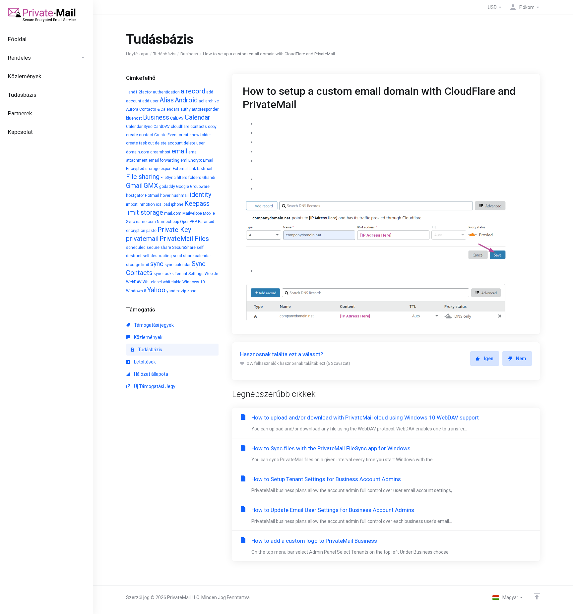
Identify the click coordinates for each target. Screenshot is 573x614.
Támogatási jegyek (153, 325)
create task (136, 143)
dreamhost (160, 152)
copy (212, 126)
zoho (191, 291)
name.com (146, 221)
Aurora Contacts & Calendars (152, 109)
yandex (173, 291)
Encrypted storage (142, 168)
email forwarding (164, 160)
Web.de (211, 273)
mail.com (172, 213)
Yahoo (156, 290)
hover (165, 195)
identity (200, 194)
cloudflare (180, 126)
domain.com (137, 152)
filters (182, 177)
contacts (198, 126)
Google (182, 186)
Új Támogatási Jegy (154, 386)
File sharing (142, 177)
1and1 (132, 92)
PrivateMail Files (184, 239)
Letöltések (144, 361)
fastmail (204, 168)
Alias (166, 100)
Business (189, 53)
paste (151, 230)
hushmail (180, 195)
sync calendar (177, 264)
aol (201, 101)
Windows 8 (136, 291)
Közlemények (147, 337)
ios (158, 204)
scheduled (136, 247)
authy (185, 109)
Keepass (197, 203)
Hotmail (152, 195)
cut (151, 143)
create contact (139, 135)
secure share (159, 247)
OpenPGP (188, 221)
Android (186, 100)
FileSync (168, 177)
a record (193, 91)
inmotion (147, 204)
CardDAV (162, 126)
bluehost (134, 118)
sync (156, 264)
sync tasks (164, 273)
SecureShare (184, 247)
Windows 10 (193, 282)
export (166, 168)
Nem (521, 358)
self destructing (157, 255)
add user (150, 101)
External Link (184, 168)
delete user (194, 143)
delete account (169, 143)
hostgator (135, 195)
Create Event (166, 135)
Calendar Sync (139, 126)
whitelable (172, 282)
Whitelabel (152, 282)
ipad (166, 204)
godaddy (167, 186)
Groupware (200, 186)
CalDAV (177, 118)
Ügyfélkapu (137, 53)
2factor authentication (159, 92)
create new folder (195, 135)
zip (183, 291)
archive (212, 101)
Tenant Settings (189, 273)
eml (183, 160)
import (132, 204)
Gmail (134, 186)
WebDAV (134, 282)
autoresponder (205, 109)
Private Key (174, 230)
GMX (151, 186)
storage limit (137, 264)
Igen (488, 358)
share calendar (197, 255)
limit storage (144, 212)
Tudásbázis (164, 53)
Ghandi (208, 177)
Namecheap (168, 221)
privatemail (142, 239)
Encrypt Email (200, 160)
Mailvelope (192, 213)
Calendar (197, 117)
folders (194, 177)
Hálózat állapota (150, 374)
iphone (177, 204)
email (179, 151)
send (177, 255)
